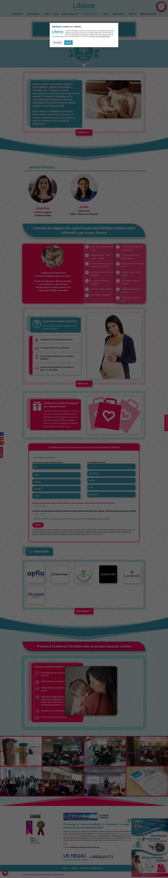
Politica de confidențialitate (100, 36)
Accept (68, 42)
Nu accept (57, 42)
